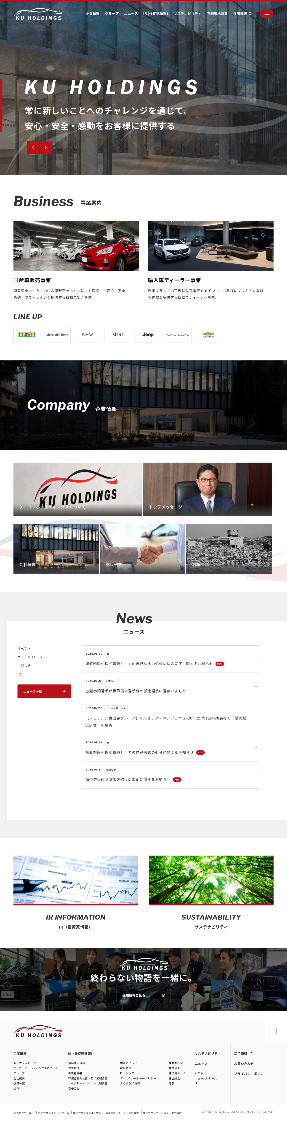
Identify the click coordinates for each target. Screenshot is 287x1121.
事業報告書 (75, 1073)
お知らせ (200, 1073)
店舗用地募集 (217, 13)
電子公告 (73, 1088)
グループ (112, 13)
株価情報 (175, 1073)
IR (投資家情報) (155, 13)
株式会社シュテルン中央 (87, 1112)
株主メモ (174, 1068)
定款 (171, 1083)
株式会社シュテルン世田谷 (54, 1112)
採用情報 (240, 13)
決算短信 (73, 1068)
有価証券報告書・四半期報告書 (88, 1078)
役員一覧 (19, 1083)
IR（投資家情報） (81, 1053)
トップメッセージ (24, 1063)
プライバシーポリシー (250, 1073)
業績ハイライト (130, 1063)
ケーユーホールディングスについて (35, 1068)
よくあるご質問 (130, 1083)
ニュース (131, 13)
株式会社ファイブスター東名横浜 (162, 1112)
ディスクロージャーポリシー (138, 1078)
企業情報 (93, 13)
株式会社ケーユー (24, 1112)
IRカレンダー (128, 1073)
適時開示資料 (76, 1063)
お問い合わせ (244, 1063)
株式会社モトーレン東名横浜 (122, 1112)
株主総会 (174, 1078)
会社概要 (19, 1078)
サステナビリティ (187, 13)
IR (196, 1083)
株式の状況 (176, 1063)
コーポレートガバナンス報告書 (88, 1083)
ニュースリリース (206, 1078)
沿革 (16, 1088)
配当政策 (125, 1068)
